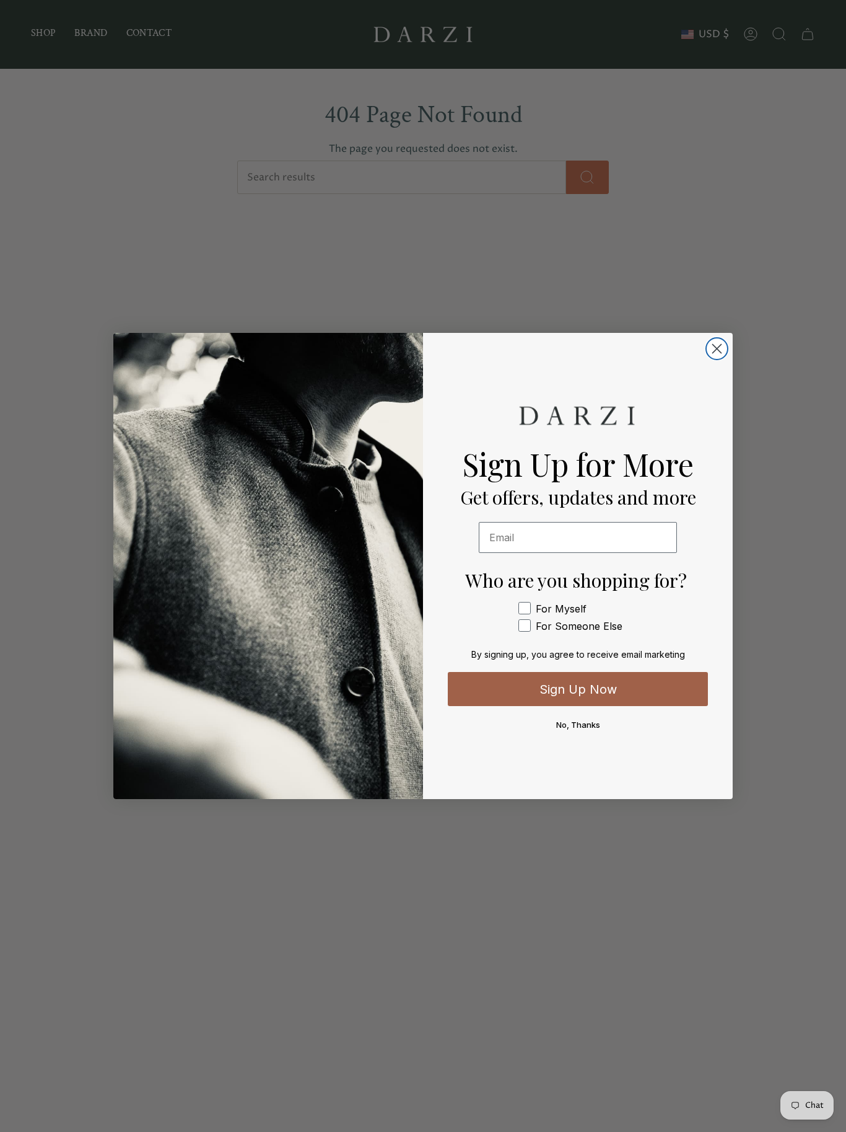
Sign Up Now (578, 689)
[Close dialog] (717, 349)
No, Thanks (578, 725)
